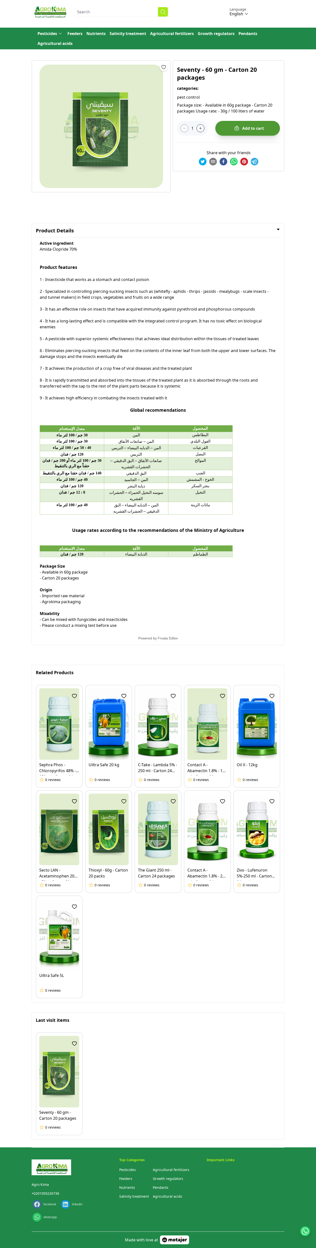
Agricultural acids (55, 43)
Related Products (55, 672)
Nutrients (96, 33)
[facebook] (223, 162)
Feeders (74, 33)
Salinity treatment (128, 33)
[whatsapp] (234, 162)
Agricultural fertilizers (172, 33)
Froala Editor (168, 638)
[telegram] (254, 162)
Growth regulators (216, 33)
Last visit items (52, 1020)
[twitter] (203, 162)
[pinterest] (244, 162)
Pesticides (47, 33)
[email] (213, 162)
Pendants (247, 33)
